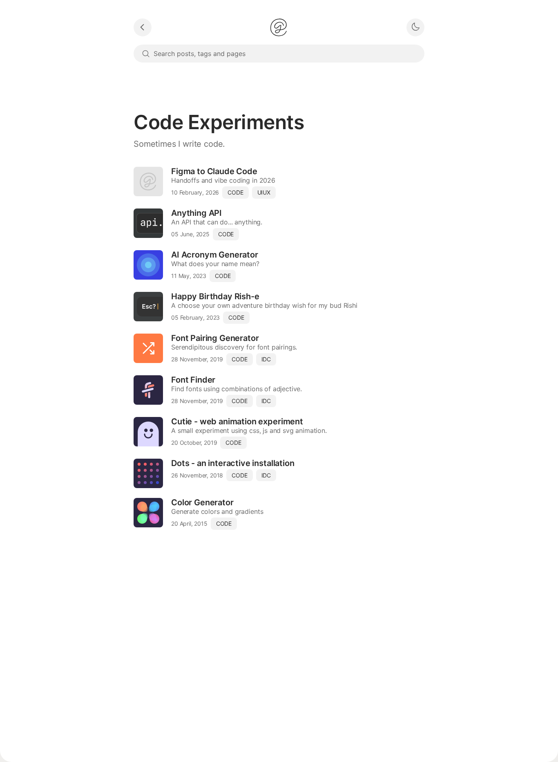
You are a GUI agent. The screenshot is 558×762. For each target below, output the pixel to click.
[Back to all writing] (143, 27)
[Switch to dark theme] (415, 27)
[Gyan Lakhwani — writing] (278, 27)
